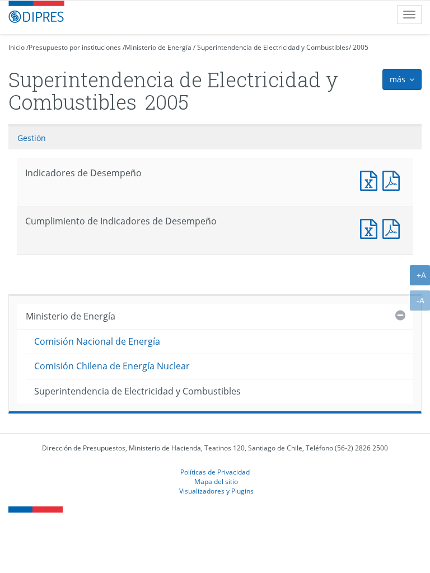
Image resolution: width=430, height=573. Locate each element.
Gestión (31, 138)
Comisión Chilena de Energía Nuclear (112, 366)
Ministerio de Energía (158, 47)
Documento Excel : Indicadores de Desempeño (371, 179)
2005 (360, 47)
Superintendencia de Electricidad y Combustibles (273, 47)
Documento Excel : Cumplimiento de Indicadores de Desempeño (371, 227)
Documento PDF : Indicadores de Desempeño (393, 179)
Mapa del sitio (216, 481)
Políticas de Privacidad (215, 471)
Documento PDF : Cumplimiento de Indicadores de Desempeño (393, 227)
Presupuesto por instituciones (75, 47)
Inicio (16, 47)
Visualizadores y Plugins (216, 490)
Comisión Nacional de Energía (97, 341)
